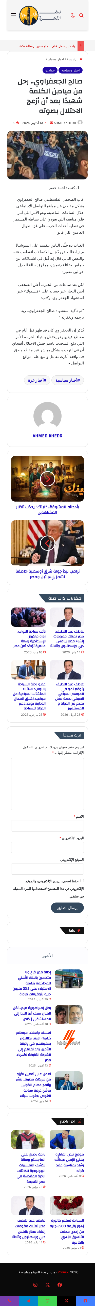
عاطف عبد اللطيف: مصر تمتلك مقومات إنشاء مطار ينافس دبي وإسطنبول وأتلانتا (67, 638)
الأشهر (47, 955)
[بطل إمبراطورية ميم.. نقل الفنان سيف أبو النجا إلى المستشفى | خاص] (69, 1014)
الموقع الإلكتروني (72, 859)
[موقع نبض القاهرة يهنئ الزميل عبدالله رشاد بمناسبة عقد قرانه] (67, 1139)
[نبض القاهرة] (43, 15)
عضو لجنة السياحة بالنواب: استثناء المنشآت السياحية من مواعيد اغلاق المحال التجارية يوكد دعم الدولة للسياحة (29, 696)
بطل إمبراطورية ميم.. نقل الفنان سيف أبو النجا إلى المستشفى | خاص (32, 1013)
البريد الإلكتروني (71, 838)
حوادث (50, 70)
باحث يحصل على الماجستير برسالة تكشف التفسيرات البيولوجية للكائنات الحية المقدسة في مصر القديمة (31, 1168)
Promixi (63, 1272)
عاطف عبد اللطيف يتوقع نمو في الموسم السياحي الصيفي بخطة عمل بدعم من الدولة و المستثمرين (69, 696)
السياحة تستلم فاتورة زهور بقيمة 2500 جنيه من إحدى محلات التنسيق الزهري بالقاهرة (67, 1231)
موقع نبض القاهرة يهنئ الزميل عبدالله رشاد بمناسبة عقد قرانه (69, 1162)
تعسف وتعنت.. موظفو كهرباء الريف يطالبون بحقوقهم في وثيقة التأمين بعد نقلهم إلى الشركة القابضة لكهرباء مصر (33, 1046)
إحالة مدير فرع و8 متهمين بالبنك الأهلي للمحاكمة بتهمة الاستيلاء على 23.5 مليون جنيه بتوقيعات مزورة (32, 983)
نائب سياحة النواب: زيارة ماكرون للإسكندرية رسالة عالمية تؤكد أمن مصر (29, 638)
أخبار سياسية (66, 380)
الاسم (78, 816)
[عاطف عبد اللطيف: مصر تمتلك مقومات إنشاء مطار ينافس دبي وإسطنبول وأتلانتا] (67, 617)
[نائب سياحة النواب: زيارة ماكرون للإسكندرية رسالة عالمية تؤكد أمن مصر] (28, 617)
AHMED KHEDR (65, 123)
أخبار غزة (36, 380)
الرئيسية (73, 59)
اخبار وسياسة (55, 59)
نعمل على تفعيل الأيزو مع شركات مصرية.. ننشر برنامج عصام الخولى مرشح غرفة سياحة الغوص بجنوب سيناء (33, 1085)
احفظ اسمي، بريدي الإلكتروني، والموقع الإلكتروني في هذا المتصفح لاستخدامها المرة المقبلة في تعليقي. (48, 888)
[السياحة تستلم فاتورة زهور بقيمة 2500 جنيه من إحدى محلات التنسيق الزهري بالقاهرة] (67, 1205)
